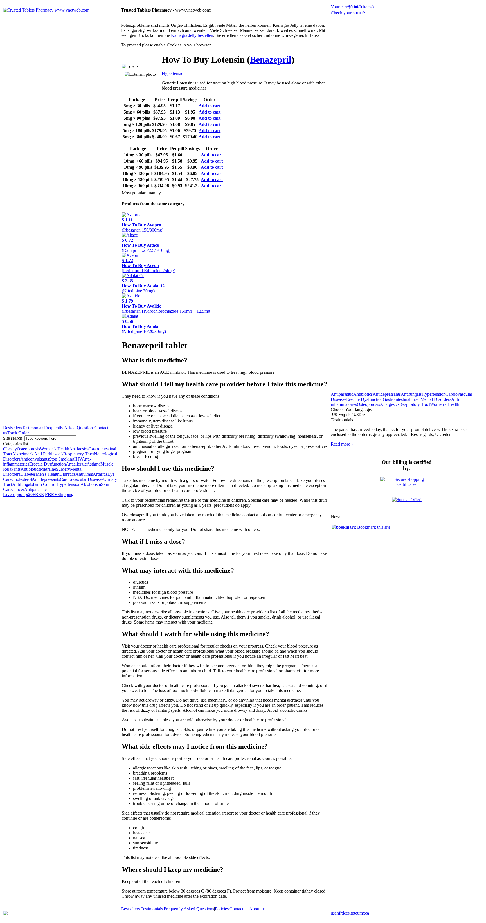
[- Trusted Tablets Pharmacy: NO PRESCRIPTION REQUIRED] (344, 527)
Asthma (93, 464)
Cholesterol (22, 479)
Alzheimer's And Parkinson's (37, 454)
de (344, 913)
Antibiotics (30, 469)
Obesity (10, 448)
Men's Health (47, 474)
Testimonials (33, 427)
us (333, 913)
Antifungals (22, 484)
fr (340, 913)
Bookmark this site (373, 527)
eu (357, 913)
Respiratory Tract (78, 454)
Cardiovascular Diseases (81, 479)
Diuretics (67, 474)
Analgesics (79, 448)
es (348, 913)
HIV (78, 459)
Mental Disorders (435, 399)
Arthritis (100, 474)
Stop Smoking (61, 459)
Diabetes (28, 474)
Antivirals (84, 474)
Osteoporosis (28, 448)
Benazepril (270, 59)
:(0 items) (352, 7)
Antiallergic (76, 464)
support (14, 494)
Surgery (63, 469)
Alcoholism (90, 484)
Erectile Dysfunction (47, 464)
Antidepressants (46, 479)
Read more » (342, 444)
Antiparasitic (35, 489)
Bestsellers (12, 427)
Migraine (48, 469)
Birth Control (45, 484)
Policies (222, 908)
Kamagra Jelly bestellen (192, 35)
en (337, 913)
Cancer (18, 489)
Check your (348, 12)
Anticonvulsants (34, 459)
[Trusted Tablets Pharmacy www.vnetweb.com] (46, 10)
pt (353, 913)
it (351, 913)
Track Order (18, 432)
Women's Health (54, 448)
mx (362, 913)
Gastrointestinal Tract (401, 399)
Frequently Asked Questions (69, 427)
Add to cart (209, 105)
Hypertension (68, 484)
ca (367, 913)
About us (257, 908)
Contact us (239, 908)
